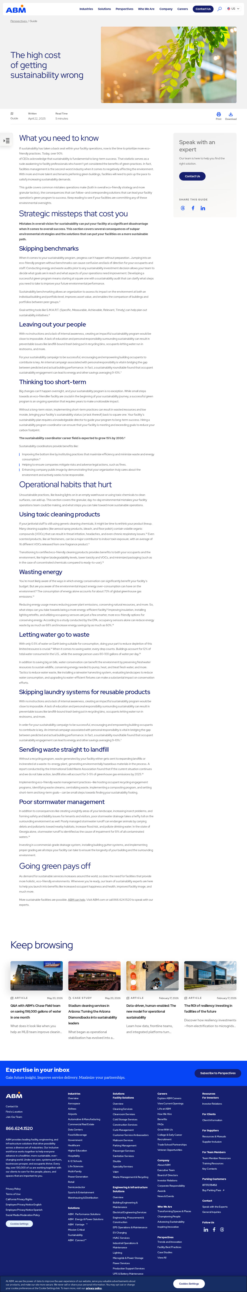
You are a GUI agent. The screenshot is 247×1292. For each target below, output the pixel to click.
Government (75, 1140)
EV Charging (120, 1232)
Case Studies (164, 1252)
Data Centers (75, 1129)
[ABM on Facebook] (214, 1229)
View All (161, 1257)
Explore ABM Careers (169, 1098)
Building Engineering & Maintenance (125, 1205)
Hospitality (74, 1155)
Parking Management (125, 1145)
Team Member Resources (216, 1158)
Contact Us (203, 9)
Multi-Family (74, 1171)
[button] (86, 9)
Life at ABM (164, 1108)
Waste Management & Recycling (130, 1177)
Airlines (72, 1108)
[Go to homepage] (16, 9)
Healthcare (74, 1145)
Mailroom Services (123, 1140)
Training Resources (213, 1163)
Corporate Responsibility (171, 1185)
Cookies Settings (19, 1223)
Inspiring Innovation (168, 1226)
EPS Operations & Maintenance (130, 1227)
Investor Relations (167, 1180)
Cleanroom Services (124, 1114)
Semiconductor (76, 1187)
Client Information (212, 1120)
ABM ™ (77, 1224)
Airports (72, 1114)
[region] (123, 1284)
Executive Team (166, 1170)
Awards (161, 1191)
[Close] (241, 1283)
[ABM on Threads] (222, 1229)
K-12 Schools (75, 1161)
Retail (71, 1182)
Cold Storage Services (125, 1119)
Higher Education (77, 1150)
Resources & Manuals (214, 1136)
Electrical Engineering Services (130, 1212)
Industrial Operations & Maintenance (125, 1245)
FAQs (160, 1124)
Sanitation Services (123, 1156)
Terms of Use (13, 1194)
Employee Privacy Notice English (24, 1204)
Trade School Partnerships (172, 1144)
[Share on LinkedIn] (202, 208)
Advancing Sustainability (170, 1221)
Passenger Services (124, 1150)
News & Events (165, 1196)
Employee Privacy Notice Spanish (24, 1209)
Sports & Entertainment (81, 1192)
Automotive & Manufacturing (84, 1119)
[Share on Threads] (182, 208)
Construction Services (125, 1124)
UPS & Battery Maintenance (128, 1273)
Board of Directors (167, 1175)
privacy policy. (94, 1288)
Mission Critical (76, 1229)
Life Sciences (75, 1166)
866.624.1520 (19, 1128)
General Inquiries (211, 1212)
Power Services (121, 1263)
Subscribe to (218, 1073)
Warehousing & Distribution (83, 1197)
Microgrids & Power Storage (128, 1258)
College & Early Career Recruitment (169, 1137)
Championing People (168, 1216)
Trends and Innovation (169, 1241)
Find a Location (14, 1111)
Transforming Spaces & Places (174, 1211)
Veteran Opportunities (169, 1149)
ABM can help (76, 900)
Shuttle (117, 1161)
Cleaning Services (123, 1109)
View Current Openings (170, 1103)
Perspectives (18, 21)
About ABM (164, 1165)
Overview (73, 1098)
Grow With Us (165, 1129)
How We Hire (164, 1114)
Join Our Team (14, 1117)
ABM (84, 1214)
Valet (115, 1171)
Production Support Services (129, 1268)
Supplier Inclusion (212, 1141)
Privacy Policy (13, 1188)
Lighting (117, 1252)
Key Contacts (209, 1168)
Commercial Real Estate (81, 1124)
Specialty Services (123, 1166)
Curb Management (123, 1130)
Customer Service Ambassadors (131, 1135)
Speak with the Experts (215, 1206)
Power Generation (78, 1176)
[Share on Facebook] (193, 208)
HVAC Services (121, 1237)
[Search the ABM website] (219, 9)
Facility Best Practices (169, 1247)
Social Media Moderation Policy (23, 1215)
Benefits (162, 1119)
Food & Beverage (77, 1134)
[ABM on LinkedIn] (206, 1229)
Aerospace (74, 1103)
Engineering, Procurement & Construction (128, 1220)
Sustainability (75, 1235)
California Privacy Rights (19, 1199)
